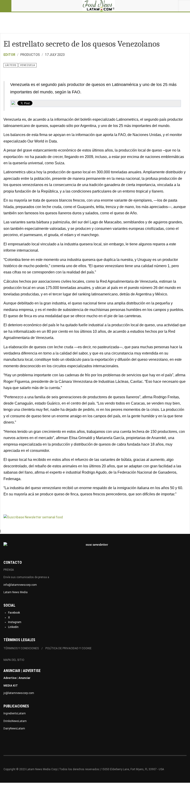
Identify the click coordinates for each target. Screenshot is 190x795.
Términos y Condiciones (21, 648)
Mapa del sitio (13, 660)
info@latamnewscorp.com (20, 584)
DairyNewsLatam (14, 728)
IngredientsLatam (14, 713)
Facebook (14, 612)
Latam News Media (15, 592)
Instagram (14, 622)
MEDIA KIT (10, 685)
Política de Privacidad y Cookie (68, 648)
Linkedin (13, 627)
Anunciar (24, 678)
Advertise (9, 678)
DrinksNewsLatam (15, 721)
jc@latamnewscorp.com (18, 693)
